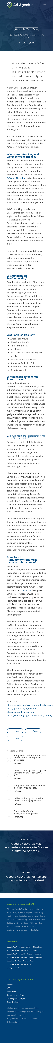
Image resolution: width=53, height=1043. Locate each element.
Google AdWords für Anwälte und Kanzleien (24, 947)
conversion (26, 590)
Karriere (10, 984)
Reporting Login (13, 1002)
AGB (8, 988)
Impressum (11, 991)
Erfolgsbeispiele (13, 968)
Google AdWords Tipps (26, 29)
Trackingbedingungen (16, 998)
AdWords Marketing (16, 178)
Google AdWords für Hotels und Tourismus (24, 954)
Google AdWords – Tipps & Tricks (20, 964)
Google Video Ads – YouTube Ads (20, 961)
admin (23, 43)
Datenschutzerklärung (16, 995)
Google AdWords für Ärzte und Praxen (22, 950)
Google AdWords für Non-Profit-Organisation (25, 957)
